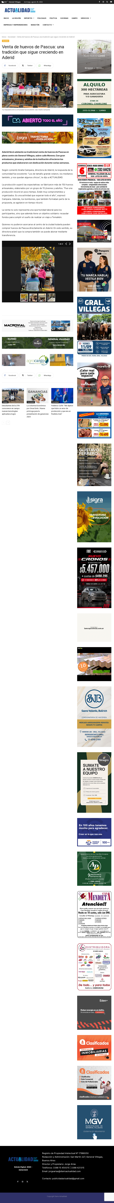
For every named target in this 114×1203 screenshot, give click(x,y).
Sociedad (11, 37)
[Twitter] (107, 2)
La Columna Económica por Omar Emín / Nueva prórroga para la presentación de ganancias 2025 (38, 411)
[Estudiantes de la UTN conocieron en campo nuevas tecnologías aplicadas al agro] (13, 395)
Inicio (4, 37)
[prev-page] (3, 423)
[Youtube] (111, 2)
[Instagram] (103, 2)
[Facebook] (99, 2)
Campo (5, 402)
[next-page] (8, 423)
